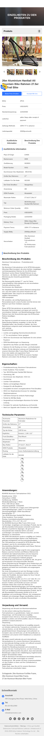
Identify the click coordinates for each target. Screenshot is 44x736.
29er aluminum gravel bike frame (15, 676)
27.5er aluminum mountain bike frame (17, 679)
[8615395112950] (27, 719)
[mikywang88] (32, 719)
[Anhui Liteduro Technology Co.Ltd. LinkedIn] (23, 719)
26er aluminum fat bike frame (24, 673)
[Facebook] (19, 719)
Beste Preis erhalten (12, 94)
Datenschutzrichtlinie (11, 726)
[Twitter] (14, 719)
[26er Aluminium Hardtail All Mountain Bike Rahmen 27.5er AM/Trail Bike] (22, 51)
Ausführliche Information (12, 142)
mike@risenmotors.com (13, 713)
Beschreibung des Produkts (32, 142)
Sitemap (23, 726)
